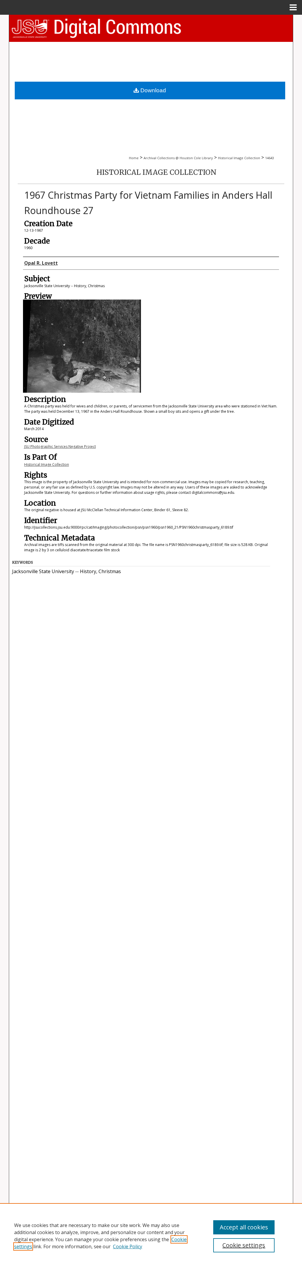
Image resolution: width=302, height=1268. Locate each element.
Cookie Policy (127, 1246)
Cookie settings (243, 1245)
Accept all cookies (244, 1227)
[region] (151, 1235)
